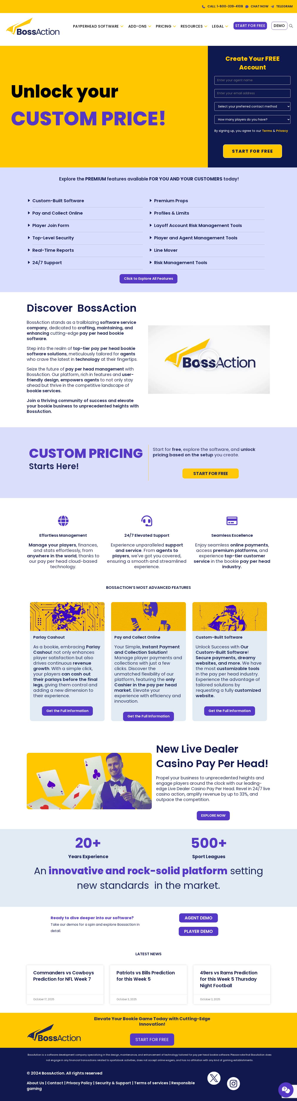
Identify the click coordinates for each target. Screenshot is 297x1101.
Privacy (282, 131)
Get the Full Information (67, 710)
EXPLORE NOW (213, 815)
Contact (55, 1083)
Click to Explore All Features (148, 278)
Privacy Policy (79, 1083)
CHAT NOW (260, 6)
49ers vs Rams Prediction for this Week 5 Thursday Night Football (228, 979)
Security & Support (113, 1083)
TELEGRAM (284, 6)
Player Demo (198, 931)
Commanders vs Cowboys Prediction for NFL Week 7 (63, 976)
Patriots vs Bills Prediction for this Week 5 (146, 976)
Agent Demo (198, 918)
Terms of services (151, 1083)
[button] (209, 360)
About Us (35, 1083)
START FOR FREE (210, 473)
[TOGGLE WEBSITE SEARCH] (291, 26)
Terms (267, 131)
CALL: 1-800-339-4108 (225, 6)
